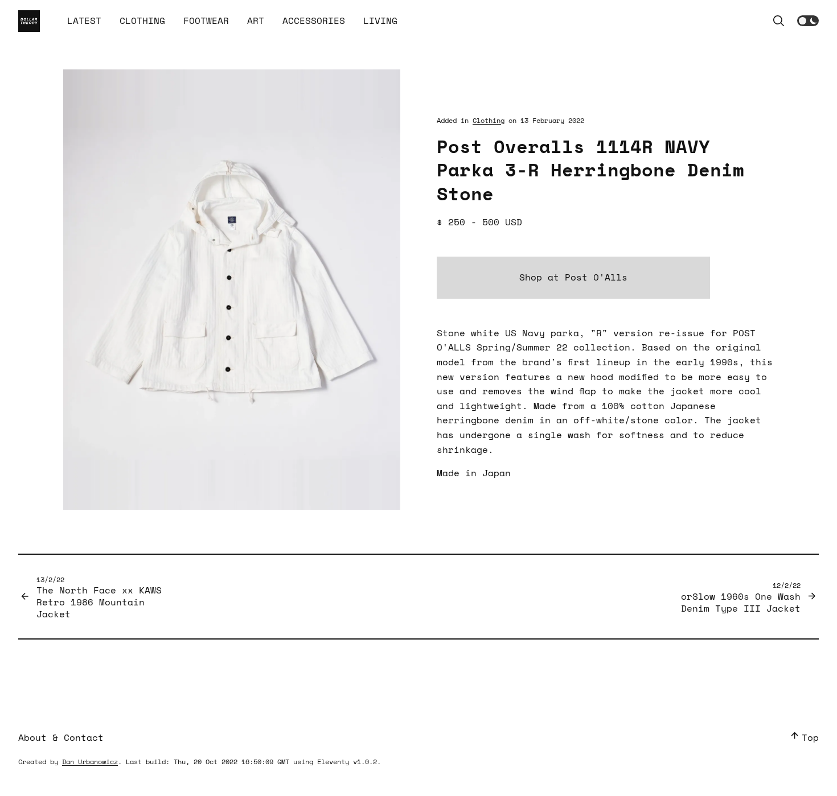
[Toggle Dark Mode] (808, 20)
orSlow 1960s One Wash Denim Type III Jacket (741, 597)
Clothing (488, 120)
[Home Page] (29, 21)
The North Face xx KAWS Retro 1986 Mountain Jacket (99, 597)
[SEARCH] (779, 21)
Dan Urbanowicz (90, 761)
